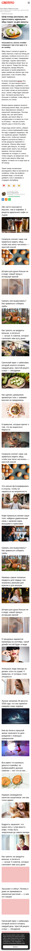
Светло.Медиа (3, 8)
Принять (15, 947)
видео (19, 81)
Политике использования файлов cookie (14, 943)
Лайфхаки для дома (13, 8)
